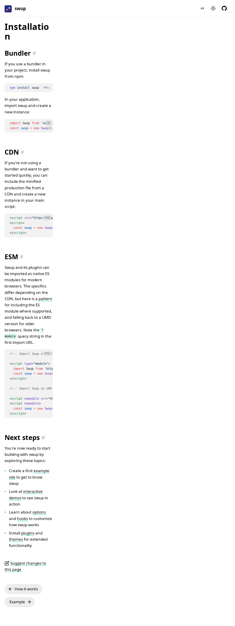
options (39, 512)
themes (16, 539)
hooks (22, 518)
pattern (45, 298)
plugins (27, 533)
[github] (224, 8)
